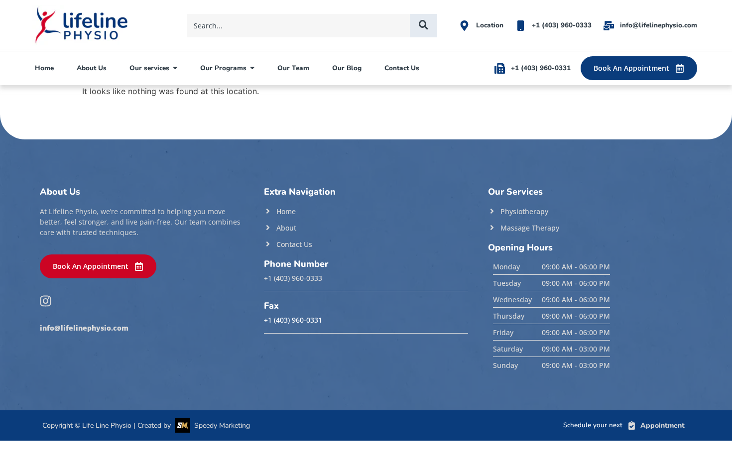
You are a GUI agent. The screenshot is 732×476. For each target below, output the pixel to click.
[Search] (423, 25)
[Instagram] (45, 300)
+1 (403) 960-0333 (293, 278)
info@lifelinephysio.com (84, 328)
